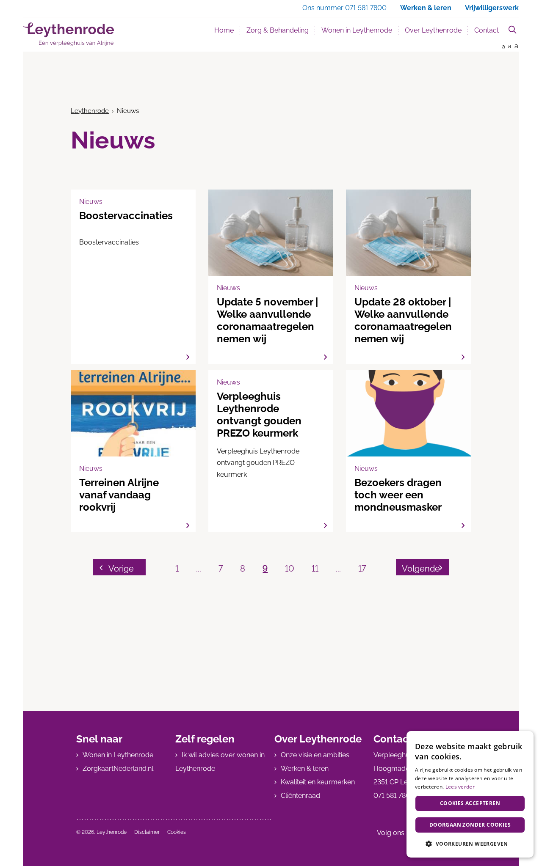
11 (315, 569)
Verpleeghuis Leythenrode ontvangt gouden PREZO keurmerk (270, 451)
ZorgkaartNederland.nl (118, 768)
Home (224, 30)
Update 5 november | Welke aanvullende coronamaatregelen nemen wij (270, 277)
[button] (470, 844)
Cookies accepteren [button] (470, 803)
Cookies (176, 832)
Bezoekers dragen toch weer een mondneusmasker (408, 451)
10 (289, 569)
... (198, 569)
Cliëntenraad (300, 796)
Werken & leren (305, 768)
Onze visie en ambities (315, 755)
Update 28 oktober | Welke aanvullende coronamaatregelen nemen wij (408, 277)
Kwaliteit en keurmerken (318, 782)
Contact (486, 30)
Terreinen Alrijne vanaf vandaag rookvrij (133, 451)
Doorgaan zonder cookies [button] (470, 824)
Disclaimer (147, 832)
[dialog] (470, 794)
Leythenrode (90, 111)
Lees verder (460, 786)
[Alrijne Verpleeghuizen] (68, 34)
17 (362, 569)
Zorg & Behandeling (277, 30)
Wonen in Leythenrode (356, 30)
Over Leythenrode (433, 30)
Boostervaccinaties (133, 277)
